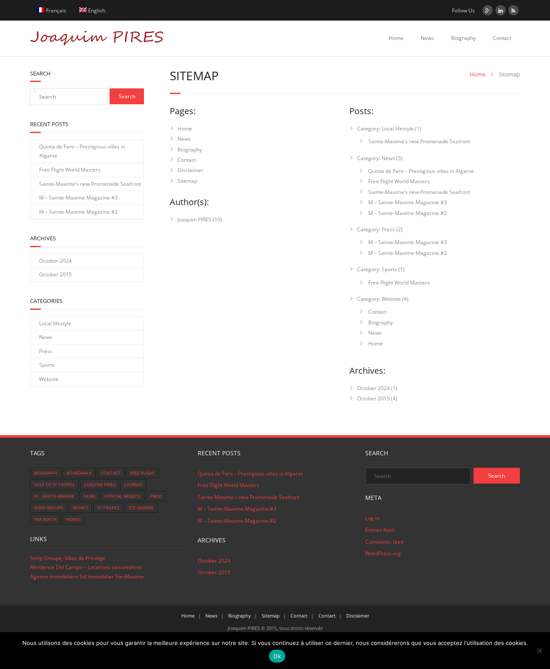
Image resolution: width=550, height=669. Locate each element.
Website (48, 379)
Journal (133, 484)
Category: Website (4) (383, 299)
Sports (47, 365)
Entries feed (379, 529)
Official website (122, 496)
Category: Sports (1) (381, 269)
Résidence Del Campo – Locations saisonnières (86, 567)
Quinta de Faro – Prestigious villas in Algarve (420, 171)
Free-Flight (142, 473)
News (427, 38)
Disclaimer (190, 170)
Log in (372, 518)
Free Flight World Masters (398, 181)
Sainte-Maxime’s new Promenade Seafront (418, 141)
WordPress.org (383, 553)
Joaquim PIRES (194, 219)
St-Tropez (108, 508)
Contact (502, 38)
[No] (539, 650)
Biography (463, 38)
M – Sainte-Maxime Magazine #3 (407, 202)
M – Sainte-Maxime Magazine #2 (407, 213)
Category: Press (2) (380, 229)
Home (396, 38)
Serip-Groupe (49, 508)
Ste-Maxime (141, 508)
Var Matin (45, 519)
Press (45, 351)
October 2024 (373, 388)
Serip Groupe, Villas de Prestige (67, 558)
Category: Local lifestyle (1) (389, 128)
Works (73, 519)
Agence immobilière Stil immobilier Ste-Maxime (87, 576)
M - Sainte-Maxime (54, 496)
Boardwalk (79, 473)
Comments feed (384, 541)
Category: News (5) (380, 158)
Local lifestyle (55, 323)
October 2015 (373, 398)
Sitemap (187, 181)
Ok (277, 656)
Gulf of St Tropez (54, 484)
